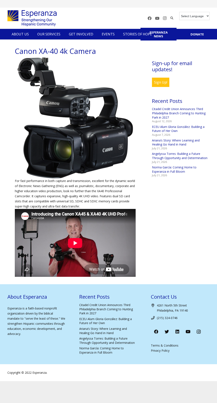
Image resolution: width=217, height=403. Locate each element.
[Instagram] (165, 18)
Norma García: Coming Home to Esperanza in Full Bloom (174, 169)
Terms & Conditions (164, 345)
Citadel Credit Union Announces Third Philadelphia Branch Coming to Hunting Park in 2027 (179, 113)
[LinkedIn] (177, 331)
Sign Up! (160, 82)
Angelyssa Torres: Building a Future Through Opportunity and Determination (179, 156)
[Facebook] (149, 18)
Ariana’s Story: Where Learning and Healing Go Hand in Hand (176, 142)
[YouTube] (157, 18)
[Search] (172, 18)
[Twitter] (166, 331)
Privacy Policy (160, 350)
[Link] (32, 18)
